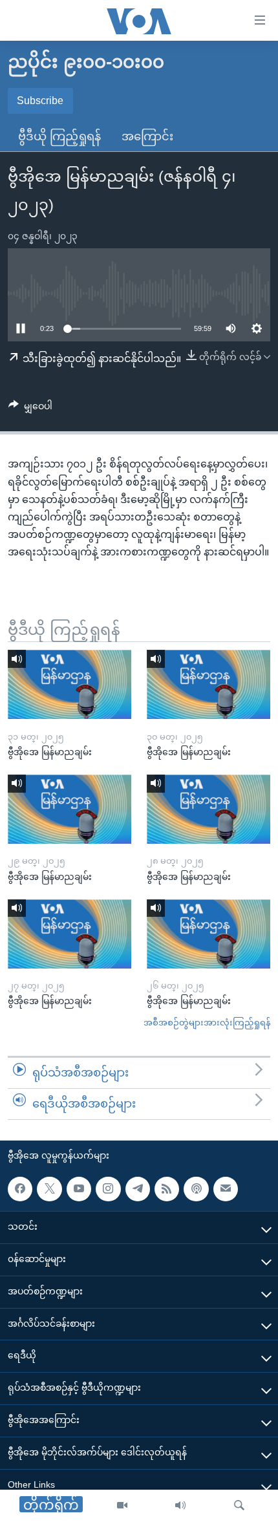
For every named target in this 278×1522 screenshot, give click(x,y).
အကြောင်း (147, 136)
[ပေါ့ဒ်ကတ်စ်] (196, 1188)
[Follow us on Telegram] (137, 1188)
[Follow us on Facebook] (20, 1188)
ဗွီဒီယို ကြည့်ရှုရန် (59, 136)
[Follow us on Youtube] (79, 1188)
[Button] (30, 409)
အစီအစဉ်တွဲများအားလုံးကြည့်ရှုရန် (207, 1022)
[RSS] (167, 1188)
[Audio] (180, 1506)
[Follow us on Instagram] (108, 1188)
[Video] (122, 1506)
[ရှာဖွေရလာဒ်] (239, 1506)
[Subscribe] (225, 1188)
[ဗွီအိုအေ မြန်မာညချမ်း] (69, 684)
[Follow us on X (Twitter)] (49, 1188)
